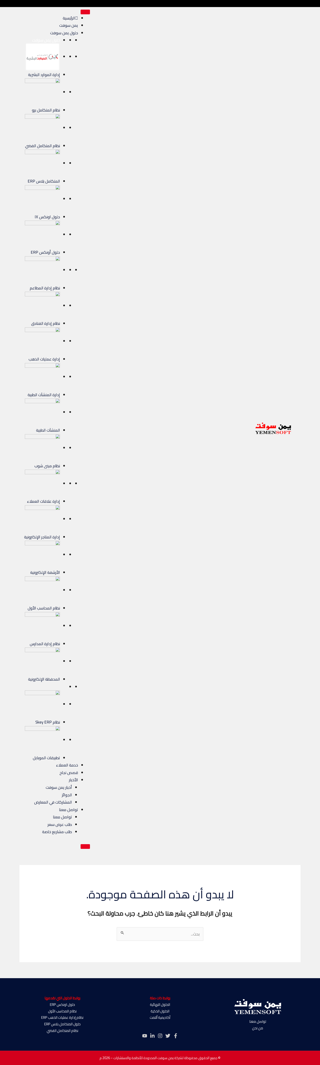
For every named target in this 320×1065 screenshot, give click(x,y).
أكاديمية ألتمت (160, 1017)
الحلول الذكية (160, 1011)
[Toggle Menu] (85, 12)
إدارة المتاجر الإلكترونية (42, 537)
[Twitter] (167, 1035)
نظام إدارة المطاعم (45, 288)
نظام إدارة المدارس (45, 643)
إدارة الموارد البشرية (44, 74)
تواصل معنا (68, 809)
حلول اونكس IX (47, 217)
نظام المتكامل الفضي (42, 145)
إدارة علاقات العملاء (43, 501)
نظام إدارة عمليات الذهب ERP (62, 1017)
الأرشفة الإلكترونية (45, 572)
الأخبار (73, 780)
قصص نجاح (69, 772)
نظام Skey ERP (47, 722)
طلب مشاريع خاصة (57, 831)
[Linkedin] (152, 1035)
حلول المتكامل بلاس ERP (62, 1024)
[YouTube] (144, 1035)
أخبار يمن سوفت (59, 787)
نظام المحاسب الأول (44, 608)
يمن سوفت (68, 25)
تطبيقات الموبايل (46, 758)
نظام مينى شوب (47, 466)
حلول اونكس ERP (62, 1004)
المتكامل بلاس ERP (44, 181)
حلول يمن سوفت (64, 33)
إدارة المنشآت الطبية (44, 394)
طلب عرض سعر (60, 824)
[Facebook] (175, 1035)
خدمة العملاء (67, 765)
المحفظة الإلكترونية (44, 679)
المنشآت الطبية (48, 430)
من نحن (257, 1028)
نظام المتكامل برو (46, 110)
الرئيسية (69, 18)
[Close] (85, 846)
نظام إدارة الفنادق (45, 323)
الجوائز (67, 795)
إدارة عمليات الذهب (44, 359)
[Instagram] (160, 1035)
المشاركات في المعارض (53, 802)
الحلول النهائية (160, 1004)
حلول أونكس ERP (45, 252)
